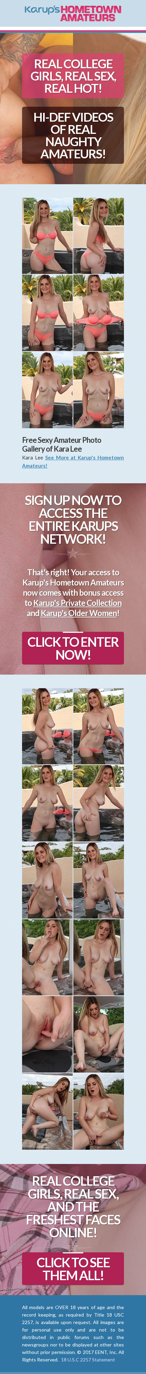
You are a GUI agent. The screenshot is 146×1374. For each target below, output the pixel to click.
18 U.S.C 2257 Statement (88, 1359)
